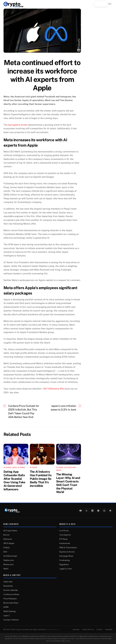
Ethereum (7, 539)
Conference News (11, 594)
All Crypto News (10, 530)
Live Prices (64, 530)
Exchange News (66, 556)
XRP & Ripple (8, 543)
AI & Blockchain (10, 556)
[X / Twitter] (86, 510)
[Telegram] (98, 510)
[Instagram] (104, 510)
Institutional (64, 543)
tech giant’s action (17, 124)
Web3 (5, 569)
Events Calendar (10, 590)
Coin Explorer (65, 535)
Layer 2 (6, 615)
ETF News (63, 539)
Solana (6, 547)
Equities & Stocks (67, 552)
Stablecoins (8, 560)
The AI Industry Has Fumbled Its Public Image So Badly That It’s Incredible (41, 479)
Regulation (64, 564)
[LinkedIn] (92, 510)
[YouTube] (80, 510)
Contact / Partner (11, 620)
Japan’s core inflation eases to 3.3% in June (63, 407)
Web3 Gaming (9, 611)
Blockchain (70, 467)
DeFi (5, 552)
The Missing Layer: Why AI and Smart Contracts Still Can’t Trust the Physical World (68, 483)
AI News (7, 467)
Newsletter (8, 586)
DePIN (58, 470)
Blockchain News (10, 603)
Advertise (76, 629)
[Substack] (110, 510)
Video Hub (7, 582)
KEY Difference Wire (54, 388)
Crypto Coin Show (22, 629)
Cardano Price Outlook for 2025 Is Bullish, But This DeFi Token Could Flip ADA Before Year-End (23, 411)
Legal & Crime (18, 467)
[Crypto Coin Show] (13, 6)
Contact (99, 629)
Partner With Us (88, 629)
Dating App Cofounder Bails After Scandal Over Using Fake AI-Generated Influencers (14, 480)
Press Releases (10, 598)
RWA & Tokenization (68, 547)
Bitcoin (6, 535)
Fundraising (64, 560)
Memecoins (8, 564)
